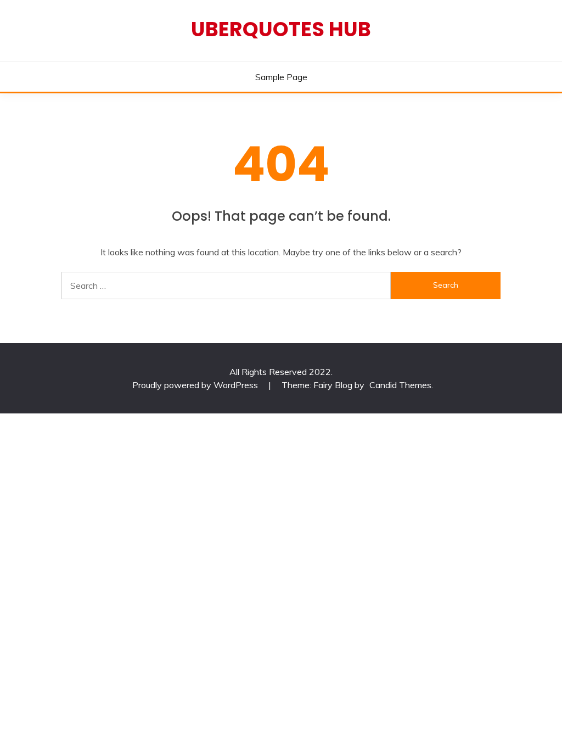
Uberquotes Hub (281, 29)
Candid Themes (400, 384)
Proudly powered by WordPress (196, 384)
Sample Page (281, 76)
